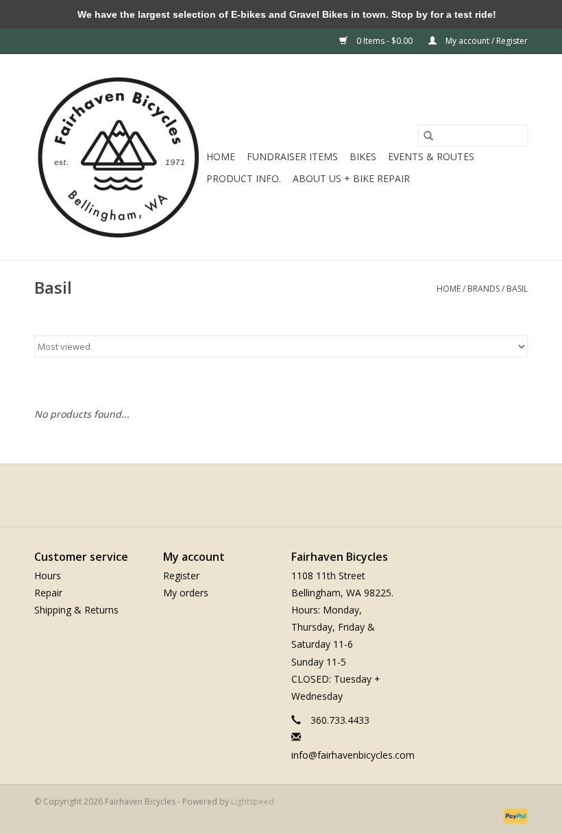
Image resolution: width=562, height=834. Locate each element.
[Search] (428, 136)
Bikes (363, 156)
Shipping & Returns (76, 609)
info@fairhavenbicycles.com (353, 754)
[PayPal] (513, 816)
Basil (517, 288)
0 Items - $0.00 (384, 41)
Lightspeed (252, 801)
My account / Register (485, 41)
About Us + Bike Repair (351, 178)
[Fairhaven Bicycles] (118, 157)
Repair (48, 592)
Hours (47, 575)
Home (220, 156)
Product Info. (243, 178)
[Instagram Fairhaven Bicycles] (293, 495)
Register (181, 575)
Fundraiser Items (292, 156)
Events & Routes (431, 156)
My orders (185, 592)
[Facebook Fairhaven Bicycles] (269, 495)
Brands (483, 288)
